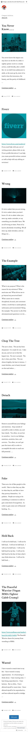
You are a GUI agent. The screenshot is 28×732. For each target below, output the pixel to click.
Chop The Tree (11, 341)
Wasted (6, 663)
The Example (10, 261)
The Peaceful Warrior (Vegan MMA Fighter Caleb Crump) (11, 592)
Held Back (8, 536)
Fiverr (5, 109)
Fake (4, 478)
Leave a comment (16, 96)
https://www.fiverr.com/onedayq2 (13, 144)
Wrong (6, 184)
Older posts (14, 717)
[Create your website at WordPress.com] (14, 2)
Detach (6, 395)
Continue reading (7, 88)
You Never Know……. (8, 27)
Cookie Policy (14, 728)
